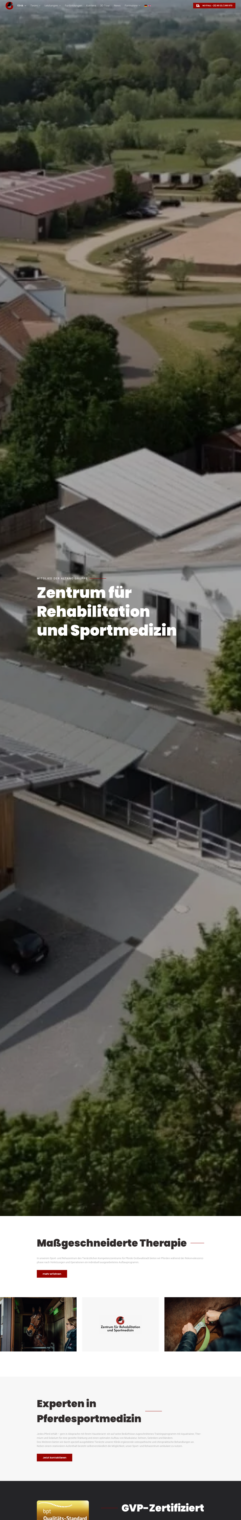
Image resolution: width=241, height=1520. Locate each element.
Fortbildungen (73, 5)
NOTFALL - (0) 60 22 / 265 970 (217, 5)
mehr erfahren (52, 1274)
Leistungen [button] (51, 5)
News (117, 5)
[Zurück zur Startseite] (9, 5)
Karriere (91, 5)
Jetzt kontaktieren (54, 1457)
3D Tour (105, 5)
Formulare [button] (131, 5)
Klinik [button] (20, 5)
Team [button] (34, 5)
